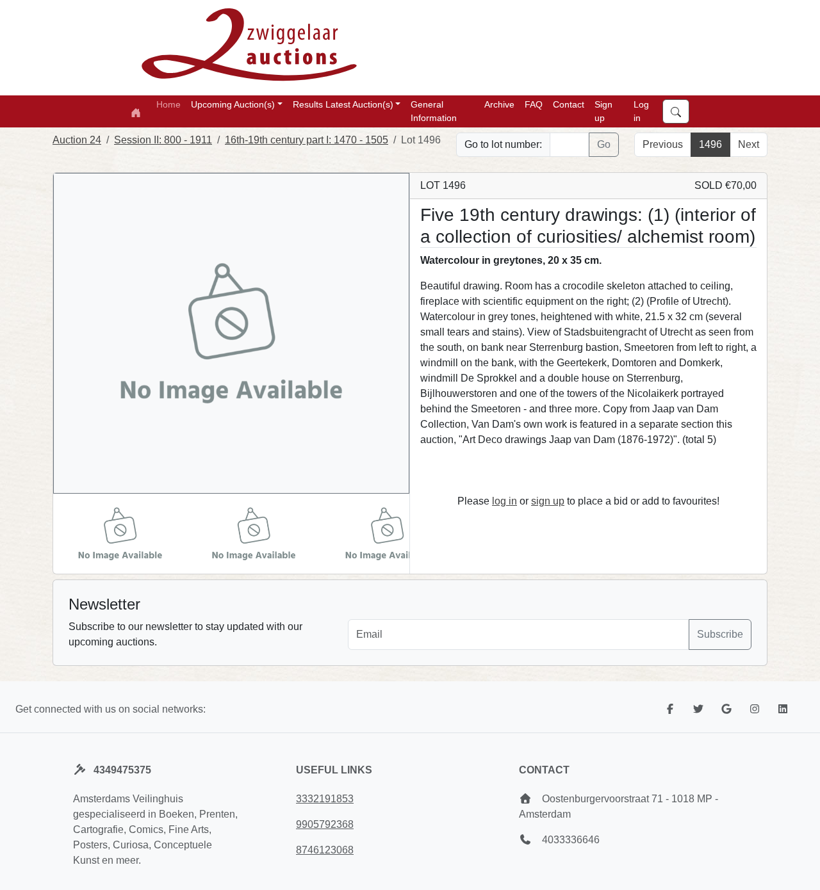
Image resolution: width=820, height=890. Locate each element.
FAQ (534, 104)
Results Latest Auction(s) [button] (343, 104)
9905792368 (325, 824)
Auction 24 (77, 139)
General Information (434, 111)
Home (168, 104)
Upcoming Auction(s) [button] (233, 104)
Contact (568, 104)
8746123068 (325, 850)
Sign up (603, 111)
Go (604, 144)
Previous (663, 144)
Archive (499, 104)
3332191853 (325, 798)
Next (748, 144)
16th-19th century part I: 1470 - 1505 (306, 139)
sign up (547, 501)
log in (504, 501)
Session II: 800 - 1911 (163, 139)
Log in (641, 111)
